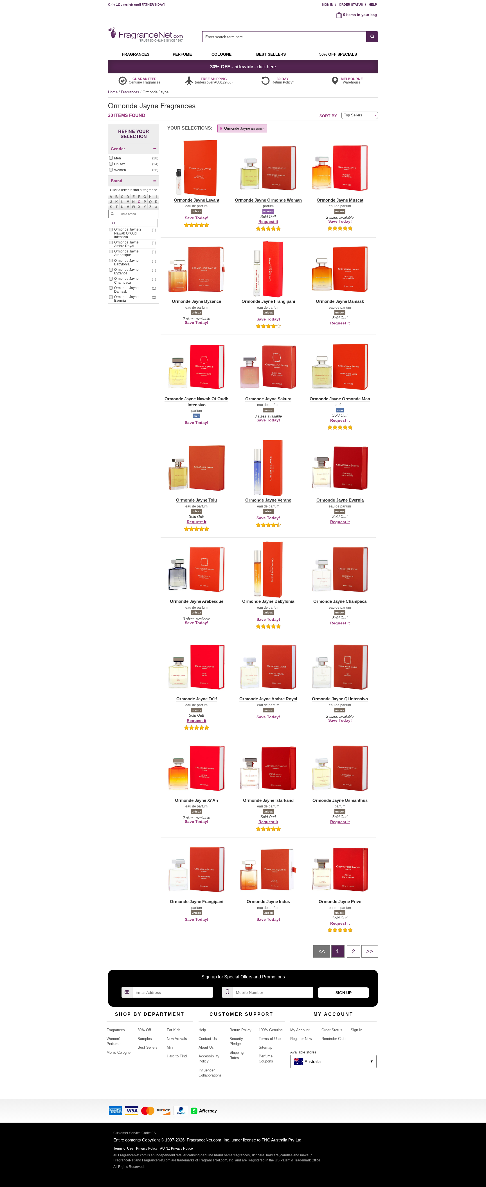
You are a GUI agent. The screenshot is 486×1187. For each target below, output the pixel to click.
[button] (139, 201)
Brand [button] (116, 181)
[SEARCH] (372, 36)
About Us (206, 1047)
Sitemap (265, 1047)
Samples (145, 1039)
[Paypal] (181, 1110)
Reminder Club (333, 1039)
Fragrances (130, 92)
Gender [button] (118, 148)
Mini (170, 1047)
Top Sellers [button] (353, 115)
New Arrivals (177, 1039)
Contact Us (208, 1039)
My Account (300, 1030)
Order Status (351, 4)
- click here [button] (243, 66)
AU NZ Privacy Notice (176, 1148)
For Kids (174, 1030)
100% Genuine (271, 1030)
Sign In (327, 4)
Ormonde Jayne (243, 128)
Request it (268, 221)
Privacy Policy (147, 1148)
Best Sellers (148, 1047)
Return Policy (240, 1030)
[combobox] (290, 36)
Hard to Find (177, 1056)
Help (373, 4)
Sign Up (344, 992)
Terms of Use (270, 1039)
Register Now (301, 1039)
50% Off (144, 1030)
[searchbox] (284, 36)
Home (113, 92)
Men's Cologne (118, 1052)
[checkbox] (133, 158)
